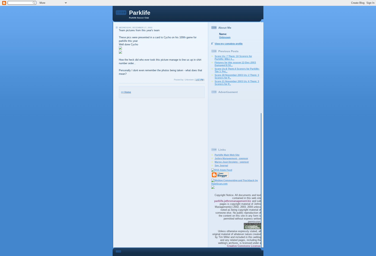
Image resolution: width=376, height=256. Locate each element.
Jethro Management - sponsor (231, 158)
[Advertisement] (235, 120)
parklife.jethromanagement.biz (232, 201)
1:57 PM (199, 79)
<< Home (126, 92)
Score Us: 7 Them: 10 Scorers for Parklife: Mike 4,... (233, 57)
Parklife (139, 12)
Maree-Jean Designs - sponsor (232, 162)
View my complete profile (229, 43)
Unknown (224, 37)
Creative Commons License (243, 245)
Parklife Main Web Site (227, 155)
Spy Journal (221, 165)
